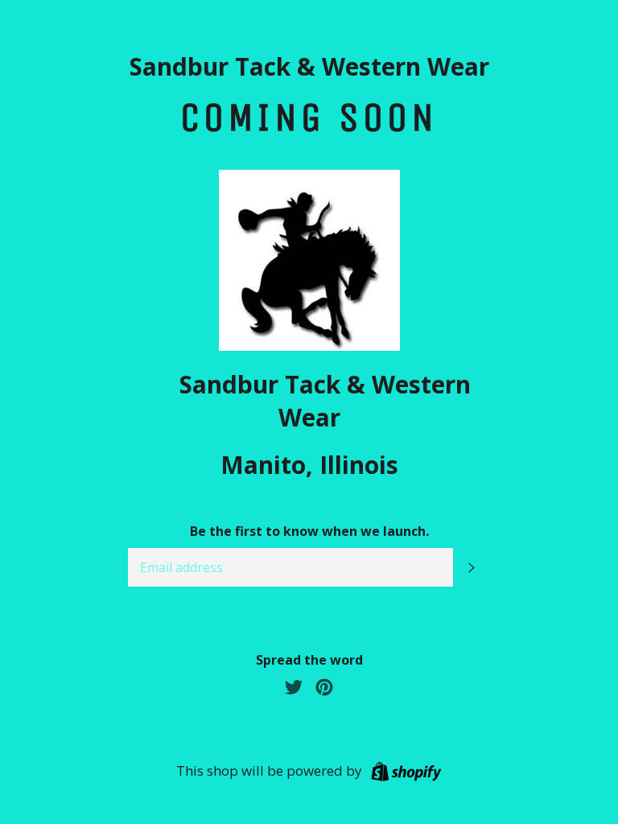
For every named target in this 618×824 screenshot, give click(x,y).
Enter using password (531, 25)
